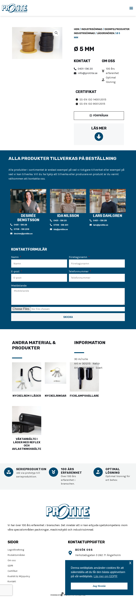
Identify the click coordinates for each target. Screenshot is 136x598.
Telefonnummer (79, 271)
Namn (15, 257)
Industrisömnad (91, 29)
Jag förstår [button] (99, 586)
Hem (76, 29)
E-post (15, 271)
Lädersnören (105, 33)
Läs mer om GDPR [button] (105, 576)
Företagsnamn (78, 257)
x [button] (130, 562)
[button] (131, 8)
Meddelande (19, 285)
